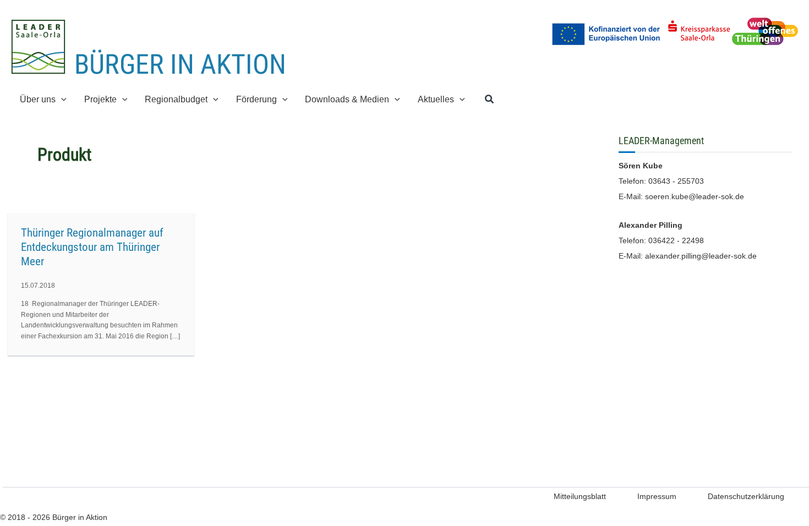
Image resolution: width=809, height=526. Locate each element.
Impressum (656, 496)
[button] (61, 99)
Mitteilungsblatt (580, 496)
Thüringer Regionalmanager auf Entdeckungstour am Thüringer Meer (92, 247)
